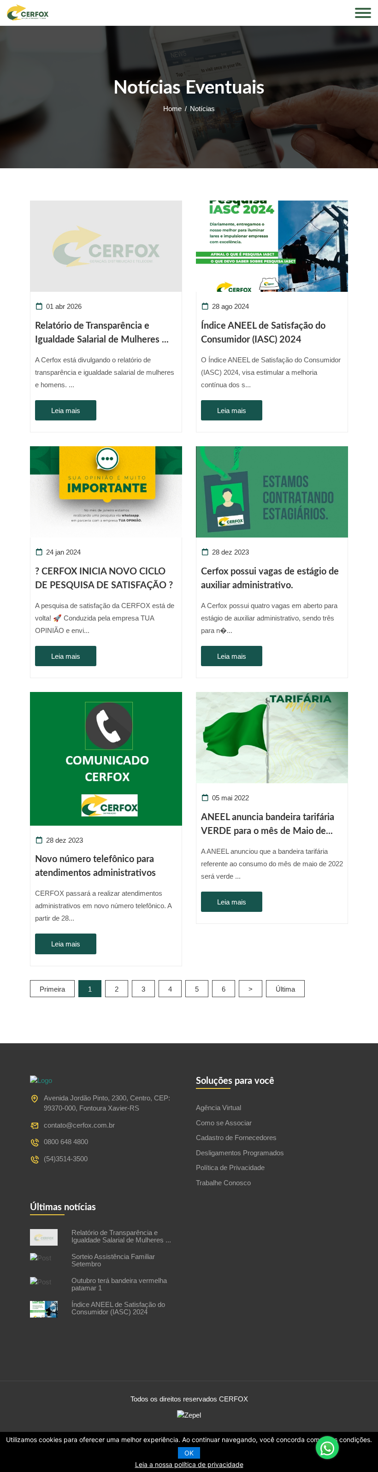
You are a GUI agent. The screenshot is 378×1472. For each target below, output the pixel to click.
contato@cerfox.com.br (67, 1125)
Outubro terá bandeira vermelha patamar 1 (119, 1284)
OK (189, 1453)
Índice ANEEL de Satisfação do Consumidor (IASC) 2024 (118, 1308)
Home (172, 108)
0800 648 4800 (66, 1142)
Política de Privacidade (230, 1167)
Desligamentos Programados (240, 1153)
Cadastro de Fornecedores (236, 1137)
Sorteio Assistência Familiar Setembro (113, 1260)
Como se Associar (224, 1123)
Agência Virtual (218, 1107)
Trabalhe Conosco (223, 1183)
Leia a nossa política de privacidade (189, 1464)
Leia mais (65, 410)
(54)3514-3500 (66, 1159)
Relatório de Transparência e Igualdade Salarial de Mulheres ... (121, 1236)
